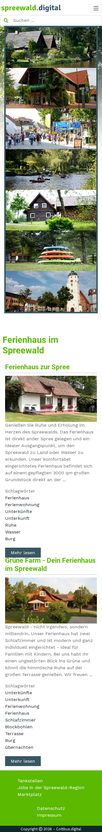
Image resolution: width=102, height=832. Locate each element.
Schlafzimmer (20, 720)
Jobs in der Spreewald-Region (51, 787)
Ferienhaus (17, 498)
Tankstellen (30, 780)
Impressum (49, 815)
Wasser (13, 532)
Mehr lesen (23, 552)
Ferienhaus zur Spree (37, 367)
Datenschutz (51, 808)
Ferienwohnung (22, 504)
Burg (10, 538)
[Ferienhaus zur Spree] (51, 398)
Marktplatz (30, 794)
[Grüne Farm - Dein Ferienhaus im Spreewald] (51, 600)
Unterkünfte (18, 511)
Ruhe (10, 525)
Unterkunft (17, 518)
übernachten (19, 747)
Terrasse (14, 733)
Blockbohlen (19, 726)
